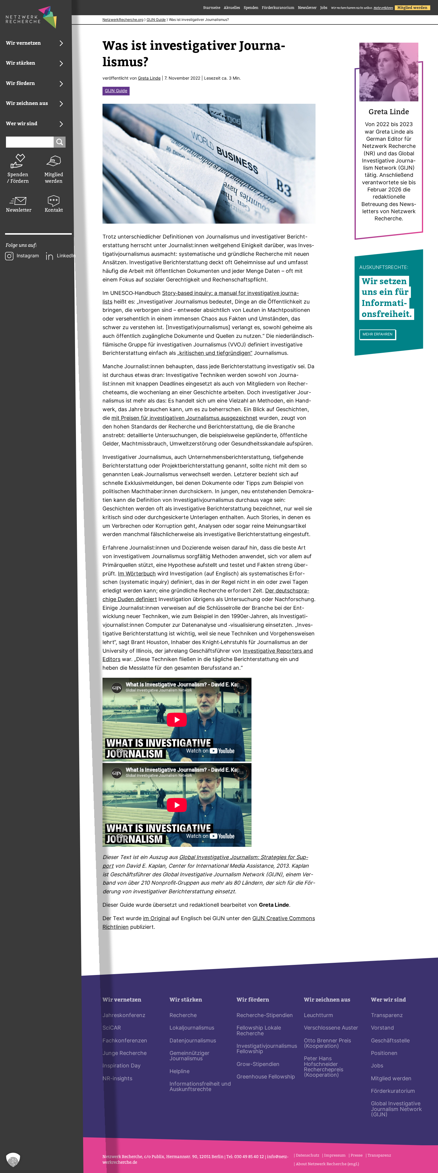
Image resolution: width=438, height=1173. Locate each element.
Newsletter (18, 210)
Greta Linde (149, 78)
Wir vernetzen (121, 1000)
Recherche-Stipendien (265, 1016)
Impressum (335, 1155)
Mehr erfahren (377, 334)
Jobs (323, 7)
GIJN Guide (156, 20)
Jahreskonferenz (123, 1016)
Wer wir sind (388, 1000)
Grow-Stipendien (258, 1064)
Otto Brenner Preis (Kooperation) (327, 1043)
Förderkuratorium (278, 7)
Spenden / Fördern (18, 177)
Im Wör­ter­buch (137, 574)
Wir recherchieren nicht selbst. (362, 8)
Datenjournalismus (193, 1041)
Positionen (384, 1053)
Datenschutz (307, 1155)
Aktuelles (232, 7)
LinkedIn (66, 256)
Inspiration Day (121, 1066)
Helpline (180, 1072)
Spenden (251, 7)
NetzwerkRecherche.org (122, 20)
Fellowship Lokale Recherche (259, 1030)
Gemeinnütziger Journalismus (189, 1056)
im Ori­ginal (156, 919)
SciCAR (111, 1028)
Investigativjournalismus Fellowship (267, 1049)
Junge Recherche (124, 1053)
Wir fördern (253, 1000)
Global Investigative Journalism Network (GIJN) (396, 1109)
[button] (13, 1160)
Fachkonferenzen (124, 1041)
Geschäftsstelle (390, 1041)
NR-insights (117, 1079)
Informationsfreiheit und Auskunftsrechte (200, 1086)
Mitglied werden (53, 177)
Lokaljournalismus (192, 1028)
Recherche (183, 1016)
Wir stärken (186, 1000)
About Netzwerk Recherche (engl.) (327, 1163)
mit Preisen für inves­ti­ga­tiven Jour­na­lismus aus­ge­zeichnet (184, 418)
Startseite (211, 7)
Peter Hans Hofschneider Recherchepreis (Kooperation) (323, 1067)
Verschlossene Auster (331, 1028)
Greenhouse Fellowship (266, 1077)
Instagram (28, 256)
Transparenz (387, 1016)
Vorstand (382, 1028)
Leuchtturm (318, 1016)
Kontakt (54, 210)
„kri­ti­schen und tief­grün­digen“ (214, 353)
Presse (357, 1155)
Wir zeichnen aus (327, 1000)
